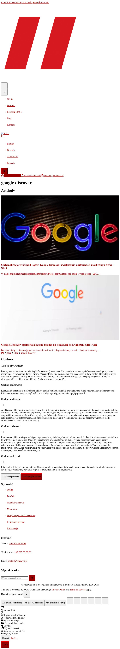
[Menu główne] (4, 85)
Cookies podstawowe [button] (11, 385)
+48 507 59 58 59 (17, 543)
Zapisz (5, 644)
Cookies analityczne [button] (11, 399)
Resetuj (5, 638)
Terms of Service (77, 589)
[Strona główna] (2, 353)
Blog (9, 353)
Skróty (14, 638)
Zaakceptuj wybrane (10, 477)
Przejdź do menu (9, 2)
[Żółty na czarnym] (70, 600)
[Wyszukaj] (32, 578)
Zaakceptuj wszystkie (31, 477)
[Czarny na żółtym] (98, 600)
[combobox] (14, 578)
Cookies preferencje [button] (11, 456)
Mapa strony (13, 509)
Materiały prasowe (15, 502)
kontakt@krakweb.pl (17, 561)
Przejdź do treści (24, 2)
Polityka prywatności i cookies (21, 515)
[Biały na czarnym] (77, 600)
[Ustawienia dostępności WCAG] (4, 171)
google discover (28, 353)
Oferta (10, 490)
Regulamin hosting (15, 522)
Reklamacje (12, 528)
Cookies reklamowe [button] (11, 426)
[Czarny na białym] (91, 600)
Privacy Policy (58, 589)
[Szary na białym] (84, 600)
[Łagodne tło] (105, 600)
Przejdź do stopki (41, 2)
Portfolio (11, 496)
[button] (60, 135)
